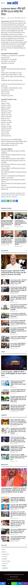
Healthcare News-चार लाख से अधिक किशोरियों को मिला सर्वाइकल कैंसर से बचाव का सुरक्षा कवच (18, 383)
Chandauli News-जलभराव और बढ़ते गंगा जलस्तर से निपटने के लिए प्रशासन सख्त (21, 222)
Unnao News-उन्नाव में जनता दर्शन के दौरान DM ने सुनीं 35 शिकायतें (18, 337)
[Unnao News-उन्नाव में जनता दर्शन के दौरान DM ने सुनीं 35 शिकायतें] (5, 339)
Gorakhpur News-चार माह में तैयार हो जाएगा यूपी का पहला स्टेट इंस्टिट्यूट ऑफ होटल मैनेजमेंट (13, 195)
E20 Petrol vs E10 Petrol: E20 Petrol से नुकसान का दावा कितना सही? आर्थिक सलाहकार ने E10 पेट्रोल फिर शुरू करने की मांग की (18, 439)
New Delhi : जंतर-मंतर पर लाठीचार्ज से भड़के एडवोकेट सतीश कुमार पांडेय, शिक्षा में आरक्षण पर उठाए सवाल (18, 506)
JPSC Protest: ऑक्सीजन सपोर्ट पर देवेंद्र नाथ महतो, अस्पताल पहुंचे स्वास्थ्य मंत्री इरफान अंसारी (18, 531)
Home (3, 549)
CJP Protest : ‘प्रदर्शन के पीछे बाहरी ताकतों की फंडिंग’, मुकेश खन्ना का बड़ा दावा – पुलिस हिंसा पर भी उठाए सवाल (18, 298)
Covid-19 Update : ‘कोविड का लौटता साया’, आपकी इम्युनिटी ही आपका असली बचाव (13, 373)
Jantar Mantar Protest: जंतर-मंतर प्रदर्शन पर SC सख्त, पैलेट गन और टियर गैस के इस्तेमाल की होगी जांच (18, 514)
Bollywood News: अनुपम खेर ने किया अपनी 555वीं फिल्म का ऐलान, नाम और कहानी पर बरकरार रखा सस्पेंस (7, 223)
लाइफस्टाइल (5, 568)
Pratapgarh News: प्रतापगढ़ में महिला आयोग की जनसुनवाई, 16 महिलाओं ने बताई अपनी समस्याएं (17, 499)
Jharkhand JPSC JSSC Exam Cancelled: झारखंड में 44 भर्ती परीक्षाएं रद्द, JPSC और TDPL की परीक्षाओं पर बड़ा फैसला (17, 523)
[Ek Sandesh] (13, 3)
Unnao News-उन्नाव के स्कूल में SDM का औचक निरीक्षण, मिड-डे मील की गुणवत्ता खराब (18, 345)
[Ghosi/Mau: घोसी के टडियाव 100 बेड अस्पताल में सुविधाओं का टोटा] (5, 392)
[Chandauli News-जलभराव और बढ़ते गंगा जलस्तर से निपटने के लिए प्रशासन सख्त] (21, 215)
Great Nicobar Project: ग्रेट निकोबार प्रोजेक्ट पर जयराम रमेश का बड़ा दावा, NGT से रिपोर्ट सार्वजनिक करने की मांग (17, 448)
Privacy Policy (5, 554)
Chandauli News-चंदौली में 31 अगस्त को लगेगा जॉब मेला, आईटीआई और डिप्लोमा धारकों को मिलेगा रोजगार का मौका (13, 490)
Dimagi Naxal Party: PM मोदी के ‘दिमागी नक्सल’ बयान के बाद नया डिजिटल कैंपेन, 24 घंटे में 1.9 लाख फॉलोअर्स (18, 431)
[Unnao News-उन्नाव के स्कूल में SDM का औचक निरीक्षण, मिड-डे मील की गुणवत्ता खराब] (5, 345)
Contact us (5, 563)
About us (4, 552)
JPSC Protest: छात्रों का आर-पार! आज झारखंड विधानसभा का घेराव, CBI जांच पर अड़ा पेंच (18, 538)
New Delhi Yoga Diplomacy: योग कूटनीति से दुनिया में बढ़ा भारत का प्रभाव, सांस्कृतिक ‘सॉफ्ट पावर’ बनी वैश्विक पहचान (18, 399)
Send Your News (6, 561)
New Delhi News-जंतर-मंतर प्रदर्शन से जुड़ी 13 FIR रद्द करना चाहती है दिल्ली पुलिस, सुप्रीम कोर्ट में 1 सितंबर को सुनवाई (18, 307)
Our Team (4, 556)
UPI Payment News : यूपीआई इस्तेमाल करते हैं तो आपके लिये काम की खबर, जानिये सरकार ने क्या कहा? (18, 457)
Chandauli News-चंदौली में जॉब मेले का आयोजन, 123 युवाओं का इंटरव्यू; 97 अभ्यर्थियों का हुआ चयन (7, 241)
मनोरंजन (4, 566)
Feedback (4, 559)
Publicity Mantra (17, 579)
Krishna (4, 18)
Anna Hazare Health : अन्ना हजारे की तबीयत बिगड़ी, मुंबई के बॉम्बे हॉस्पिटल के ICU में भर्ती (18, 281)
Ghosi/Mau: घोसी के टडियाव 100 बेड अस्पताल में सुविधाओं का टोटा (18, 390)
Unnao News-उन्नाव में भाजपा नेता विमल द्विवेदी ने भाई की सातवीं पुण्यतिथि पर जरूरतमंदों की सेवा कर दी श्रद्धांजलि (21, 241)
